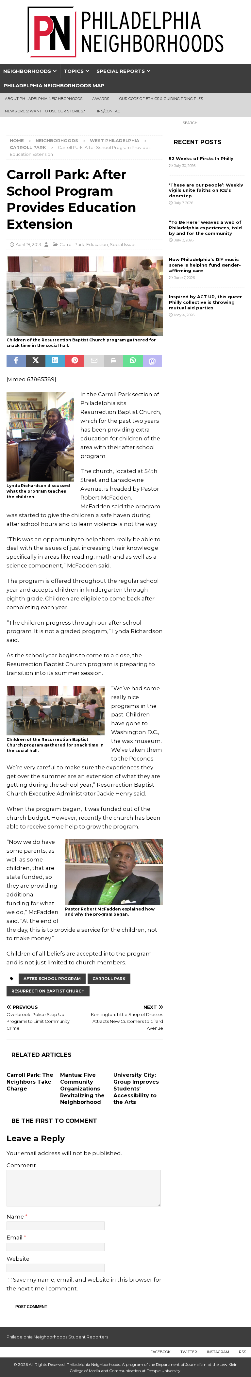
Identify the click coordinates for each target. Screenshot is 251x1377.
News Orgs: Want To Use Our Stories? (45, 111)
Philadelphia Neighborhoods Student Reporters (57, 1336)
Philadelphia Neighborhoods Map (54, 85)
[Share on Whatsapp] (133, 361)
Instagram (218, 1352)
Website (18, 1258)
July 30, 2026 (184, 165)
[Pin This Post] (75, 361)
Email (15, 1237)
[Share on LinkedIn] (55, 361)
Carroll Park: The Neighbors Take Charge (30, 1082)
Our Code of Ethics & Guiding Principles (161, 98)
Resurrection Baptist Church (48, 991)
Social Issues (123, 244)
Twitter (188, 1352)
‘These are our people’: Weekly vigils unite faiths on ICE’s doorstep (206, 190)
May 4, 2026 (184, 315)
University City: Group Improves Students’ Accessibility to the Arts (136, 1088)
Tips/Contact (108, 111)
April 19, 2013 (28, 244)
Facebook (160, 1352)
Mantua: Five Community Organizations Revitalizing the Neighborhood (82, 1088)
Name (16, 1216)
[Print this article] (114, 361)
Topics (74, 71)
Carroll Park (71, 244)
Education (97, 244)
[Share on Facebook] (16, 361)
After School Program (52, 978)
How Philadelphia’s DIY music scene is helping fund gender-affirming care (205, 265)
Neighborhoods (27, 71)
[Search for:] (211, 122)
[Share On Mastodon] (152, 361)
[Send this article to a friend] (94, 361)
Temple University (163, 1370)
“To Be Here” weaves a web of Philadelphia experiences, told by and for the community (205, 228)
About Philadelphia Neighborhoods (43, 98)
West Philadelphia (114, 140)
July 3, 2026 (183, 240)
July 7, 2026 (183, 203)
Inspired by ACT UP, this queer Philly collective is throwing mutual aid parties (205, 302)
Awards (100, 98)
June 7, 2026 (184, 277)
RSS (242, 1352)
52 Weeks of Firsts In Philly (201, 158)
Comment (21, 1165)
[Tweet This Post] (36, 361)
